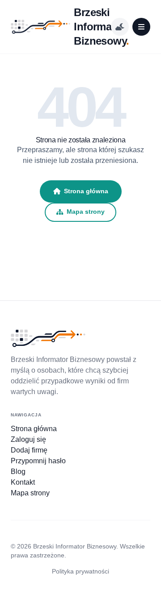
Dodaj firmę (29, 450)
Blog (18, 471)
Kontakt (23, 482)
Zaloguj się (28, 439)
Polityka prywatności (80, 571)
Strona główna (86, 191)
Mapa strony (86, 211)
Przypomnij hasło (38, 461)
